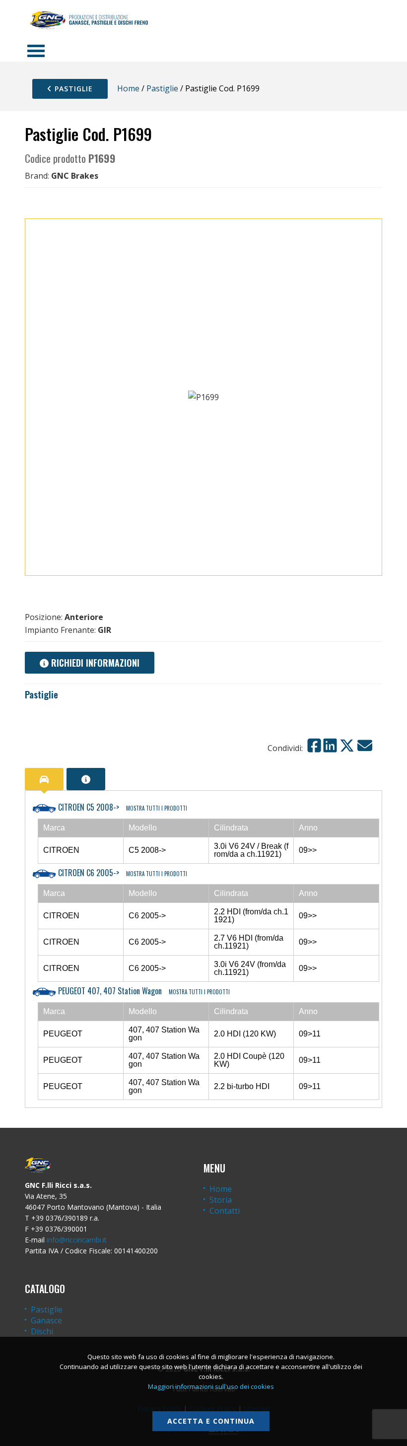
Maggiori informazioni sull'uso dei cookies (211, 1386)
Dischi (42, 1331)
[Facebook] (314, 745)
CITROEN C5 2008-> (121, 807)
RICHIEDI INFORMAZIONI (94, 662)
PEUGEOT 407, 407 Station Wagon (143, 991)
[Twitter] (346, 745)
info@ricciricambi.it (77, 1239)
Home (128, 88)
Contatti (224, 1210)
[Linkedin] (330, 745)
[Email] (364, 745)
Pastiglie (72, 88)
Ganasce (46, 1320)
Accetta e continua (211, 1421)
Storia (220, 1199)
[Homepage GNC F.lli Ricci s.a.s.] (89, 20)
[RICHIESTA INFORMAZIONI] (86, 779)
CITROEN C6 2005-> (121, 873)
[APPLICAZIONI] (44, 779)
